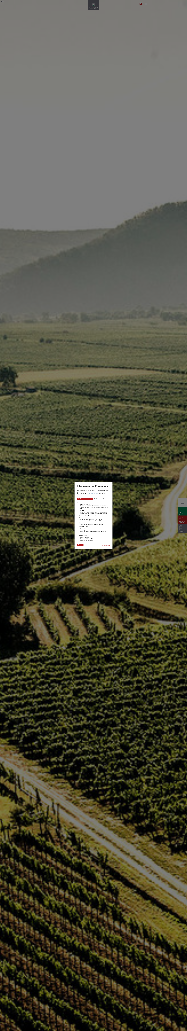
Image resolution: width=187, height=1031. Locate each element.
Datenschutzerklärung (93, 493)
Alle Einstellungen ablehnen (100, 498)
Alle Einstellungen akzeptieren (85, 498)
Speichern (80, 544)
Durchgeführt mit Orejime (105, 545)
